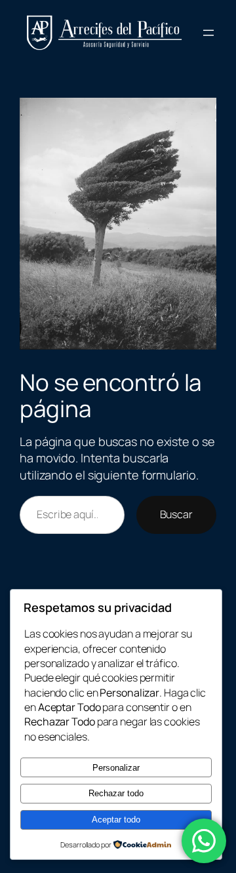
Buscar (176, 514)
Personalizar (116, 768)
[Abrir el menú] (208, 33)
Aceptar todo (116, 819)
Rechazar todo (116, 793)
